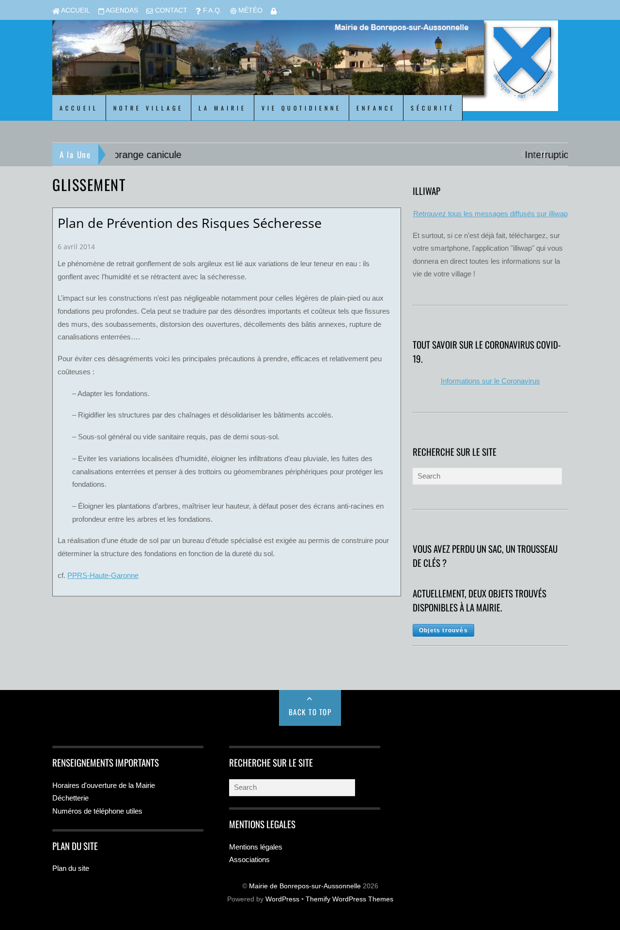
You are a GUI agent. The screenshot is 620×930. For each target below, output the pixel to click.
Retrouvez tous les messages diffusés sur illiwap (490, 213)
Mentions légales (255, 847)
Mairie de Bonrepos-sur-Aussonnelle (305, 886)
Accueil (75, 10)
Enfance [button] (376, 108)
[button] (522, 153)
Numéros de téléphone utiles (97, 811)
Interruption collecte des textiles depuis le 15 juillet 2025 (237, 154)
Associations (249, 859)
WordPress (282, 899)
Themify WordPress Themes (349, 899)
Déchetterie (70, 798)
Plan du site (70, 868)
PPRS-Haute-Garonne (103, 575)
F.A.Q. (211, 10)
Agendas (121, 10)
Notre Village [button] (148, 108)
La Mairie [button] (223, 108)
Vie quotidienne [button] (301, 108)
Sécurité (433, 108)
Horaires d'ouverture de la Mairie (103, 785)
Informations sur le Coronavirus (490, 381)
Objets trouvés (443, 630)
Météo (249, 10)
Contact (170, 10)
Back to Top (310, 711)
